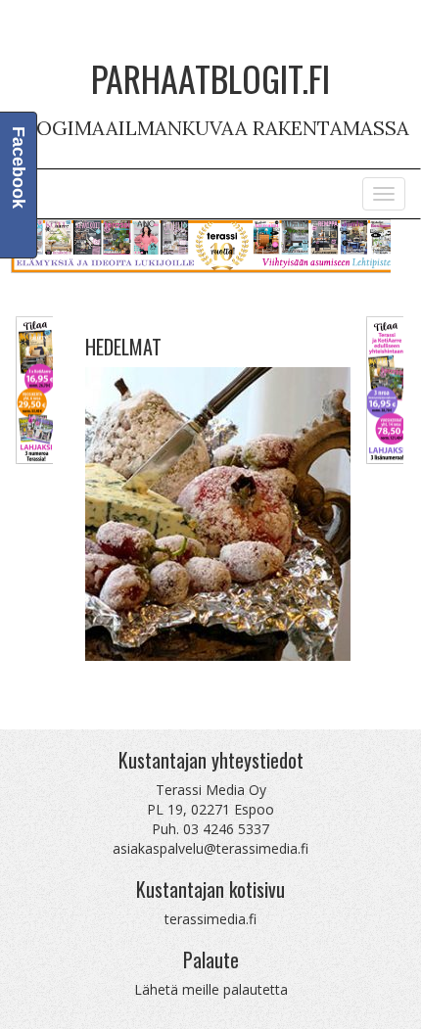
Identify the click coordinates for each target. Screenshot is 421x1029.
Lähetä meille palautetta (211, 989)
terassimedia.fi (210, 919)
